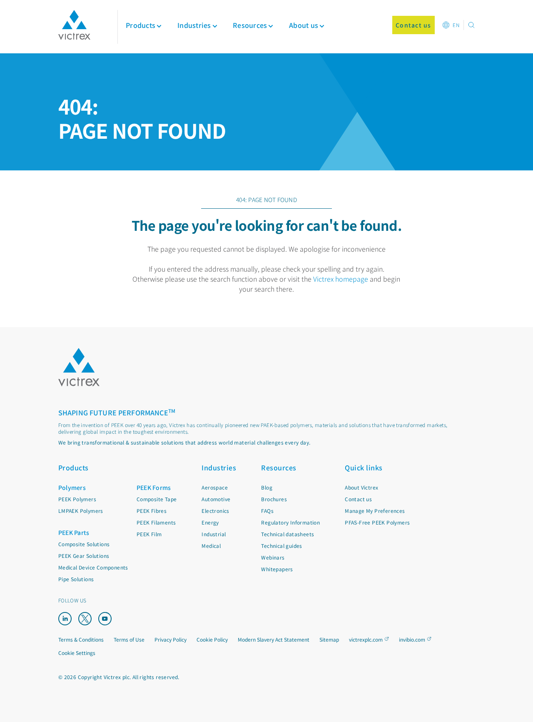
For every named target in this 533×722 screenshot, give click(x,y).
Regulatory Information (290, 522)
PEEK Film (149, 533)
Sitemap (329, 639)
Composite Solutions (84, 543)
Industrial (214, 533)
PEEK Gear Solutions (84, 555)
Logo (79, 367)
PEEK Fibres (152, 510)
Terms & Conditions (81, 639)
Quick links (364, 467)
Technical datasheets (287, 533)
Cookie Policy (212, 639)
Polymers (72, 487)
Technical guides (281, 545)
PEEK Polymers (77, 498)
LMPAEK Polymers (80, 510)
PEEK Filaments (156, 522)
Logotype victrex (74, 25)
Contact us (358, 498)
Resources (278, 467)
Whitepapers (277, 568)
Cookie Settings (76, 653)
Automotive (216, 498)
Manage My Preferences (375, 510)
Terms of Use (129, 639)
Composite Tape (157, 498)
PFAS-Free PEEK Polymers (377, 522)
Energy (210, 522)
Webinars (272, 557)
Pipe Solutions (76, 578)
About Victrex (361, 487)
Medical (211, 545)
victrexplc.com (366, 639)
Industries (219, 467)
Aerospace (215, 487)
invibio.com (412, 639)
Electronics (215, 510)
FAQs (267, 510)
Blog (266, 487)
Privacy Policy (170, 639)
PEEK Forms (154, 487)
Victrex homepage (340, 279)
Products (140, 25)
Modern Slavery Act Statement (273, 639)
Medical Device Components (93, 567)
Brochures (274, 498)
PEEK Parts (74, 532)
